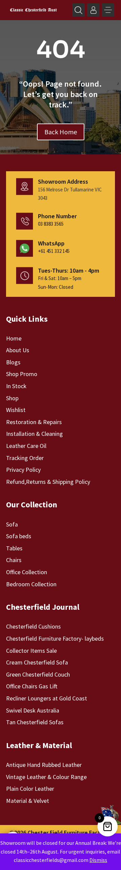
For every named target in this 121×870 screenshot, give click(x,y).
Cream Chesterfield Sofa (37, 662)
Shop (12, 398)
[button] (108, 10)
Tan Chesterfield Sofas (35, 722)
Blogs (13, 362)
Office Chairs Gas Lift (31, 686)
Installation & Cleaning (34, 434)
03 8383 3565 (51, 224)
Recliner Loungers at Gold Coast (46, 698)
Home (14, 338)
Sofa (12, 524)
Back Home (60, 131)
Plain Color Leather (30, 788)
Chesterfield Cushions (33, 626)
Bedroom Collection (31, 584)
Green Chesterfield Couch (38, 674)
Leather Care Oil (26, 446)
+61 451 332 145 (54, 251)
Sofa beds (18, 536)
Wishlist (16, 410)
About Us (17, 350)
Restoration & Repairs (34, 422)
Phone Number (57, 216)
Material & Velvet (27, 801)
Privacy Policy (23, 469)
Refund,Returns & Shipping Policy (48, 482)
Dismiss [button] (98, 860)
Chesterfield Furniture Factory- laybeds (55, 638)
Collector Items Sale (31, 650)
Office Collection (26, 572)
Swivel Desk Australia (32, 710)
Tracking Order (25, 458)
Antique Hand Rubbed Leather (44, 765)
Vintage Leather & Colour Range (46, 777)
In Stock (16, 386)
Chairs (14, 560)
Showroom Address (63, 181)
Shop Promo (21, 374)
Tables (14, 548)
